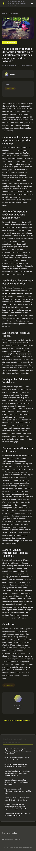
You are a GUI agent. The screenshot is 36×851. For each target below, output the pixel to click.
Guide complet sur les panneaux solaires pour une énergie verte (15, 765)
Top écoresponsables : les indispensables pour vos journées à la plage (17, 791)
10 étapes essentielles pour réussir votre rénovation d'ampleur (16, 759)
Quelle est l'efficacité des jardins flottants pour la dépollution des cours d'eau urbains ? (17, 751)
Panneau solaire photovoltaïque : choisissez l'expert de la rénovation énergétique (16, 782)
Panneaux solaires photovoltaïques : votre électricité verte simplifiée (17, 799)
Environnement (13, 13)
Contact (18, 839)
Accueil (4, 13)
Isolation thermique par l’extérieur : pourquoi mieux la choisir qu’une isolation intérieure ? (17, 773)
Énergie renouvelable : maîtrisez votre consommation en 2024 (17, 814)
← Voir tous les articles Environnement (16, 721)
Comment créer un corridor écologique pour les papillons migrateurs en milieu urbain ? (15, 806)
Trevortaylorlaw (10, 833)
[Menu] (32, 3)
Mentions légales (7, 839)
